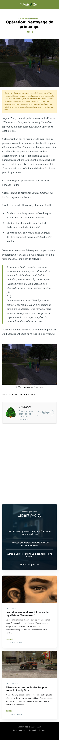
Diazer (9, 711)
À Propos (43, 730)
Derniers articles (19, 730)
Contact (32, 730)
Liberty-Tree (23, 727)
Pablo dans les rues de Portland (18, 394)
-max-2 (29, 32)
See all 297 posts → (29, 564)
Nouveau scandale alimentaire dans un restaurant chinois (29, 544)
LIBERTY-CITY (36, 19)
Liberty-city (30, 515)
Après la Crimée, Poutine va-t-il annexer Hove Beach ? (29, 555)
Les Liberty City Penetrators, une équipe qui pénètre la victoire (29, 533)
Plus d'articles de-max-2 (44, 413)
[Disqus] (29, 464)
